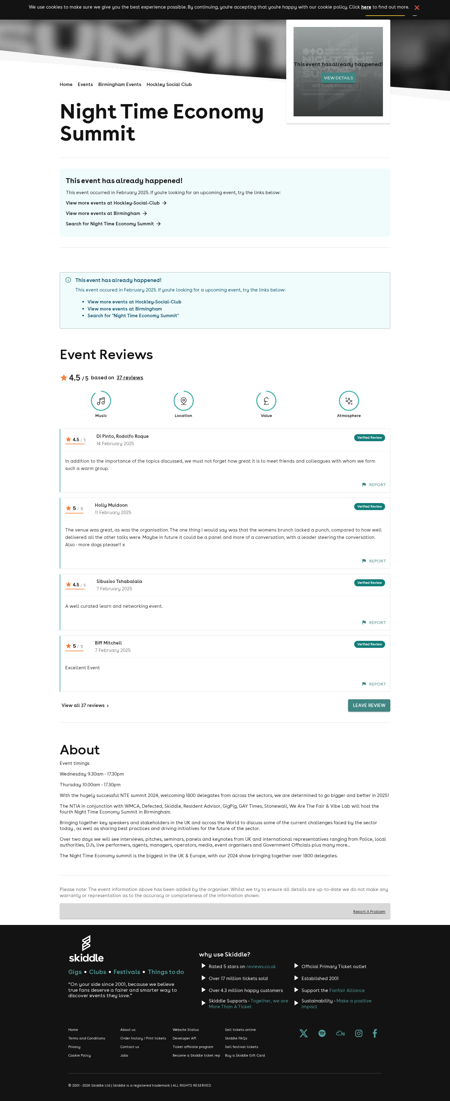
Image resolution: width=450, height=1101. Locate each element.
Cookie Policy (79, 1055)
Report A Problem (369, 911)
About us (128, 1030)
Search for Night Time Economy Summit (110, 224)
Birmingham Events (119, 84)
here (366, 7)
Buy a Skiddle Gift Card (245, 1055)
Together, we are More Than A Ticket (248, 1003)
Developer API (184, 1038)
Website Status (186, 1030)
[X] (303, 1034)
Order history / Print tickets (143, 1038)
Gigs (75, 971)
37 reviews (130, 377)
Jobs (124, 1055)
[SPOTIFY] (322, 1034)
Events (85, 84)
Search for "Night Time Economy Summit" (133, 315)
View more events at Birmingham (103, 213)
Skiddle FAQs (236, 1038)
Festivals (127, 971)
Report (377, 484)
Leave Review (369, 705)
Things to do (166, 971)
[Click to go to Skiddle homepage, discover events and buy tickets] (86, 948)
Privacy (74, 1047)
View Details (338, 78)
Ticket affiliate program (193, 1047)
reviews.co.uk (261, 966)
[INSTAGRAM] (359, 1034)
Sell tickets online (240, 1030)
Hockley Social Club (169, 84)
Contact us (129, 1047)
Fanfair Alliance (347, 990)
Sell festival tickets (241, 1047)
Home (66, 84)
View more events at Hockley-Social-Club (113, 203)
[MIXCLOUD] (340, 1034)
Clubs (97, 971)
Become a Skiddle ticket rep (196, 1055)
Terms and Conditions (86, 1038)
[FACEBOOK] (375, 1034)
